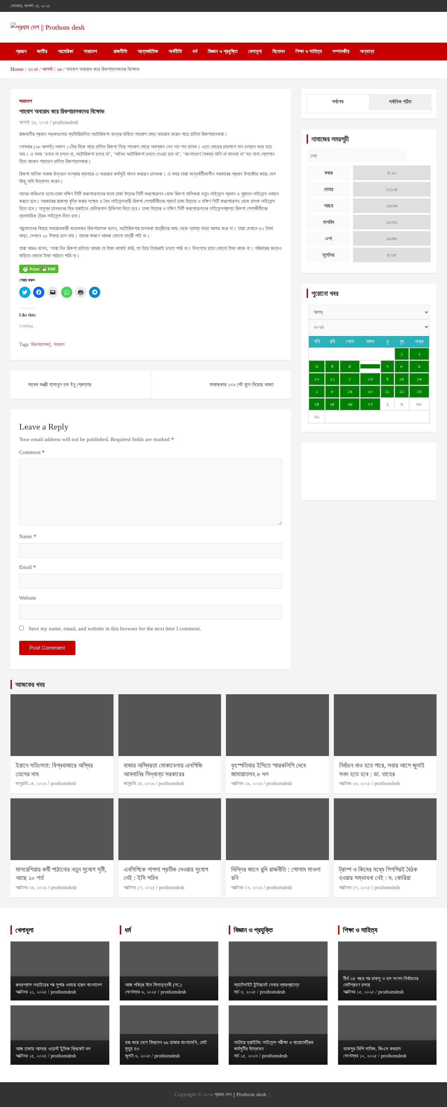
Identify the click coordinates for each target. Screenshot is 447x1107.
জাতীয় (42, 51)
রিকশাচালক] (41, 344)
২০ (370, 391)
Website (27, 598)
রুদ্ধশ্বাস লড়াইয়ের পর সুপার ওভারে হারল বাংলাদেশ (59, 985)
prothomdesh (65, 122)
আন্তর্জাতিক (148, 51)
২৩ (419, 391)
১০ (317, 379)
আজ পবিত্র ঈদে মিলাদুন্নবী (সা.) (153, 985)
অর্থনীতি (175, 51)
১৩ (370, 379)
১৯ (349, 391)
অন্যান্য (367, 51)
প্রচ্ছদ (21, 51)
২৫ (332, 404)
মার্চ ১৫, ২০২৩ (246, 1055)
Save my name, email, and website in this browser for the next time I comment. (115, 628)
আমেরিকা (65, 51)
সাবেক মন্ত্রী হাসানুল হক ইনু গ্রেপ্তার (59, 384)
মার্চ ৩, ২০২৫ (245, 992)
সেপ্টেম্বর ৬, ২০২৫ (140, 992)
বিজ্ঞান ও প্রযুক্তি (222, 51)
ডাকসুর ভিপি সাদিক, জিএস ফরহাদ (372, 1048)
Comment (32, 452)
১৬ (419, 379)
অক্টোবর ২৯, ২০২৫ (246, 783)
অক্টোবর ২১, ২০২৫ (31, 992)
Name (27, 536)
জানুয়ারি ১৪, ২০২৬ (31, 783)
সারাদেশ (90, 51)
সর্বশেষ (338, 101)
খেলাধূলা (255, 51)
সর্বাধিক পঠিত (400, 101)
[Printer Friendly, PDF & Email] (38, 268)
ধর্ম (194, 51)
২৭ (370, 404)
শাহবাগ (59, 344)
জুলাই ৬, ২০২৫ (137, 1055)
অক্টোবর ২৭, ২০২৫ (139, 887)
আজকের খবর (30, 684)
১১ (332, 379)
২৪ (316, 404)
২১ (387, 391)
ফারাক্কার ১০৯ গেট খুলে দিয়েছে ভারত (241, 384)
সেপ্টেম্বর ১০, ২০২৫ (360, 1055)
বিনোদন (278, 51)
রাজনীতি (120, 51)
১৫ (401, 379)
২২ (401, 391)
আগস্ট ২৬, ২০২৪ (34, 122)
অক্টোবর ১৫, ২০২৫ (31, 1055)
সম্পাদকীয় (341, 51)
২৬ (349, 404)
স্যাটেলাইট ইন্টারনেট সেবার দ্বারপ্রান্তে (266, 985)
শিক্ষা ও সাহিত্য (308, 51)
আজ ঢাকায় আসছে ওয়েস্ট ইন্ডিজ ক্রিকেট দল (53, 1048)
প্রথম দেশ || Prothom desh (240, 1094)
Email (27, 567)
